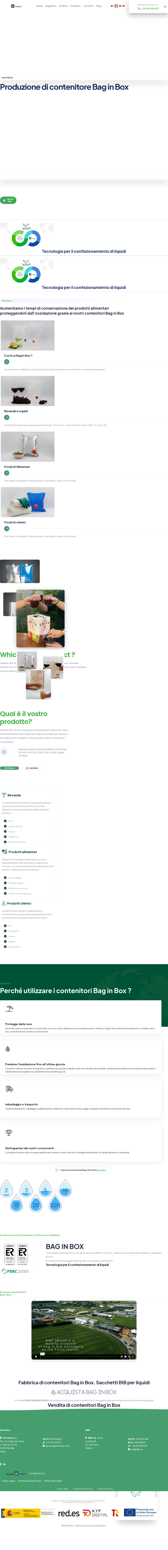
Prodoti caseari (15, 882)
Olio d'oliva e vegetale (19, 893)
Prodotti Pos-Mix (16, 841)
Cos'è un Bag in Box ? (18, 355)
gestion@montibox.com (57, 1445)
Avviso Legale (8, 1480)
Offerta (63, 5)
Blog (98, 5)
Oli (9, 925)
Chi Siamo (75, 5)
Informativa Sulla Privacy (29, 1480)
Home (39, 5)
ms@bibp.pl (137, 1449)
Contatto (88, 5)
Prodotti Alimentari (17, 467)
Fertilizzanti (14, 946)
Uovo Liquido (15, 877)
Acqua (11, 831)
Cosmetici (13, 931)
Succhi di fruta (15, 826)
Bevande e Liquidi (16, 411)
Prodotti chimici (15, 522)
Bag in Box (50, 5)
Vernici (11, 936)
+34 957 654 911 (53, 1442)
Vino (10, 821)
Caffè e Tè (13, 836)
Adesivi (12, 941)
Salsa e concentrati (18, 888)
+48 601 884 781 (139, 1445)
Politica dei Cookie (53, 1480)
